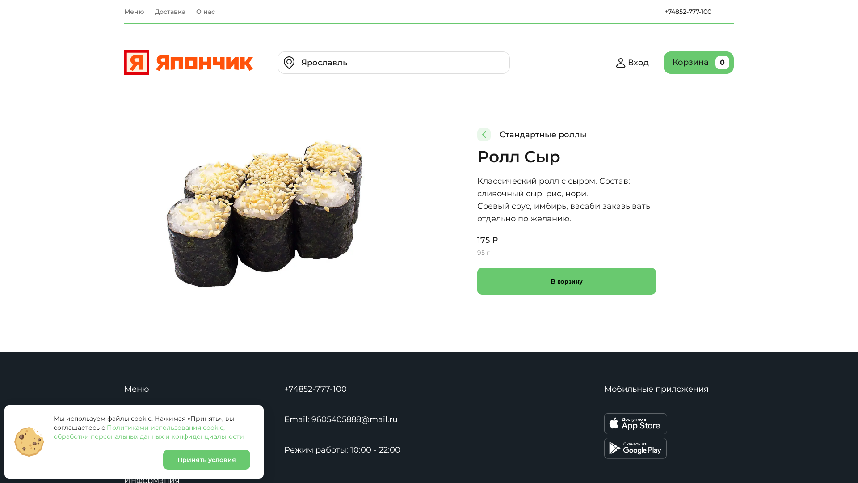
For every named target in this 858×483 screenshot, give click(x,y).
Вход (638, 63)
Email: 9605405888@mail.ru (341, 419)
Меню (134, 12)
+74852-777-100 (688, 12)
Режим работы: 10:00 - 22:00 (342, 450)
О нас (205, 12)
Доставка (170, 12)
